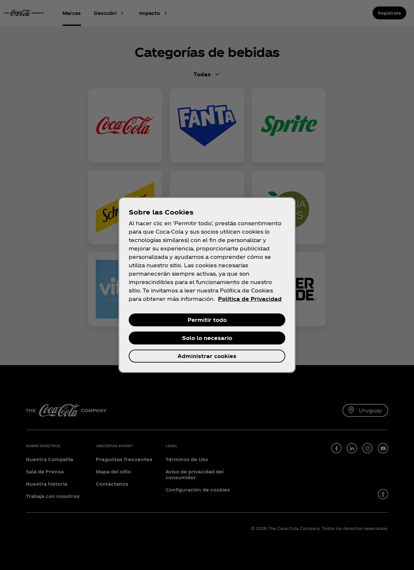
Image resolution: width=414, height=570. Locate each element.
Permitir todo (207, 320)
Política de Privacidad (250, 299)
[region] (207, 285)
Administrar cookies (207, 356)
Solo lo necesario (207, 338)
